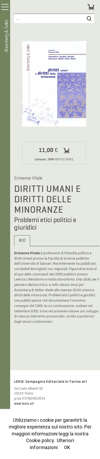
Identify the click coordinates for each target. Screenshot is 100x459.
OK (67, 447)
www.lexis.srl (24, 403)
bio (22, 240)
